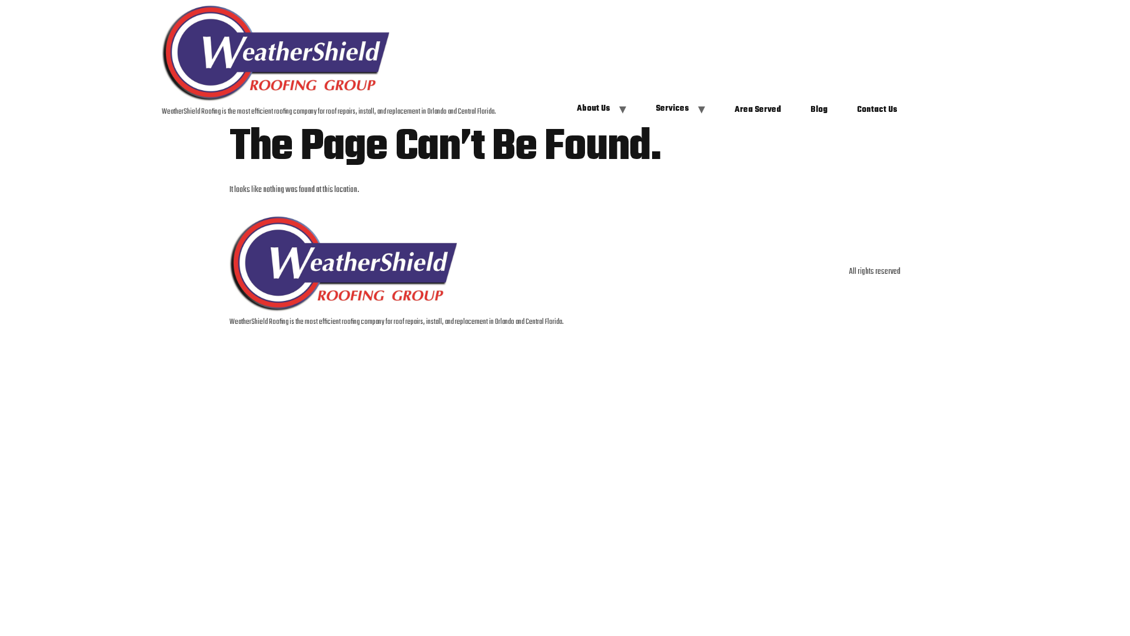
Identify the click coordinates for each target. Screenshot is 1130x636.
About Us (593, 109)
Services (672, 109)
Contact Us (877, 110)
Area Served (757, 110)
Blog (818, 110)
